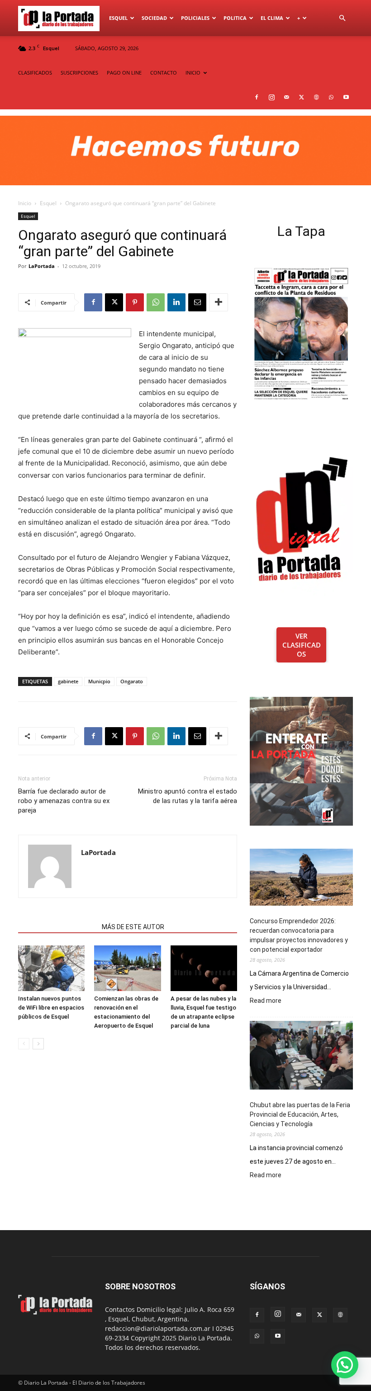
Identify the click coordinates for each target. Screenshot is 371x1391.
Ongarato (131, 681)
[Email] (197, 302)
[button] (342, 18)
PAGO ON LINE (124, 72)
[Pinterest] (135, 302)
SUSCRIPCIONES (79, 72)
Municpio (99, 681)
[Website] (316, 97)
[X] (301, 97)
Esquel (118, 17)
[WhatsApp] (331, 97)
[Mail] (286, 97)
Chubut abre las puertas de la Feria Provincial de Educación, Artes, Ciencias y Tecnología (300, 1114)
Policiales (195, 17)
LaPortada (42, 266)
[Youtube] (346, 97)
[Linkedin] (176, 302)
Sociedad (154, 17)
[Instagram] (271, 97)
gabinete (68, 681)
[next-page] (38, 1043)
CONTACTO (163, 72)
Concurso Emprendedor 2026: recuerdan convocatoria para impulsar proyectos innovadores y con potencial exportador (299, 935)
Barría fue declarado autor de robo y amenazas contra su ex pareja (63, 800)
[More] (218, 302)
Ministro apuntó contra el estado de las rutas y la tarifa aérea (187, 796)
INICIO (193, 72)
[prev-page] (23, 1043)
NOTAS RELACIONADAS (57, 926)
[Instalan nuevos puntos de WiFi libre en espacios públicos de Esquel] (51, 968)
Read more (265, 1001)
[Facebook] (256, 97)
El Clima (272, 17)
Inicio (24, 203)
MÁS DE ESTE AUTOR (133, 926)
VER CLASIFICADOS (301, 644)
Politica (235, 17)
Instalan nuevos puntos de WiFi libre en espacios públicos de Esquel (51, 1007)
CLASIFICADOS (35, 72)
